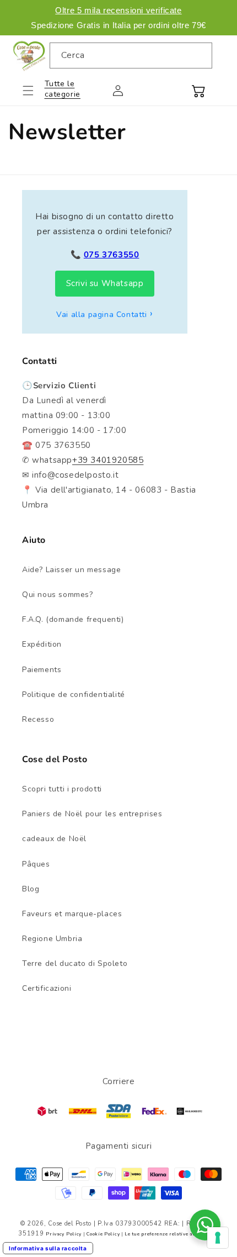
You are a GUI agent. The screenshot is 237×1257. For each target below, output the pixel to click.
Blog (30, 889)
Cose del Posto (69, 1223)
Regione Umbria (52, 938)
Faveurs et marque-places (72, 914)
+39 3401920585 (107, 460)
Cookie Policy (103, 1234)
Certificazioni (46, 988)
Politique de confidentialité (73, 694)
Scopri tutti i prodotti (62, 789)
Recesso (38, 719)
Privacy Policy (64, 1234)
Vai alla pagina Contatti (101, 314)
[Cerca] (199, 55)
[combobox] (131, 55)
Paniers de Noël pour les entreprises (92, 814)
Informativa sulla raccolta (48, 1248)
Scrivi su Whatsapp (105, 283)
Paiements (41, 669)
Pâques (36, 864)
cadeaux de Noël (54, 838)
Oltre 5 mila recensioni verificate (118, 10)
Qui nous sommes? (57, 594)
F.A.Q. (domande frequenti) (73, 619)
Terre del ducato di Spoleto (74, 963)
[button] (35, 90)
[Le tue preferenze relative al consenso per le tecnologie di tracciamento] (217, 1237)
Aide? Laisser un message (71, 569)
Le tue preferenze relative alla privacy (171, 1234)
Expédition (42, 644)
